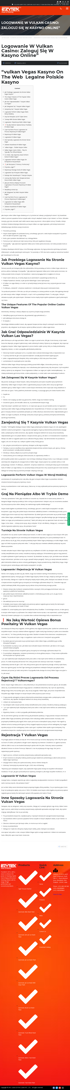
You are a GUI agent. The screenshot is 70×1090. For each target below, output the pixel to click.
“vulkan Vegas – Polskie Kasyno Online (16, 147)
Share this (63, 846)
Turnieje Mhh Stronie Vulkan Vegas (15, 119)
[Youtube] (60, 1088)
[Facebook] (53, 1088)
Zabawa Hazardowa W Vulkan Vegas (15, 144)
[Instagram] (63, 1088)
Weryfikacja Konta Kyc (11, 189)
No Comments (63, 63)
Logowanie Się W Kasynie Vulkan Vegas (16, 172)
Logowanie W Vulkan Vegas (13, 137)
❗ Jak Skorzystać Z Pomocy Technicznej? (17, 164)
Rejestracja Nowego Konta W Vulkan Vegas (17, 170)
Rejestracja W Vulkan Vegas (13, 134)
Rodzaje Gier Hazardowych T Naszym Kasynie (18, 175)
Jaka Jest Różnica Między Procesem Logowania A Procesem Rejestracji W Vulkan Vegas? (18, 185)
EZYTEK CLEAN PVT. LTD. (23, 1087)
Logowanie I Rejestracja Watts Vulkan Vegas (18, 122)
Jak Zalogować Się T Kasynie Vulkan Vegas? (17, 106)
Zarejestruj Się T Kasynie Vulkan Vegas (16, 109)
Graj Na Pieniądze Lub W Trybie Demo (16, 116)
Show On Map (57, 894)
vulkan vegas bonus (49, 327)
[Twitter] (57, 1088)
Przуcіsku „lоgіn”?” (10, 167)
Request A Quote (69, 519)
